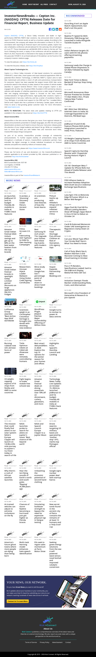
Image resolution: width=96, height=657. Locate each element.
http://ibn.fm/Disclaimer (20, 156)
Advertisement (57, 642)
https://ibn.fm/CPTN (40, 113)
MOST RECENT (33, 4)
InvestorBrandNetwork (31, 175)
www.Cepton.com (14, 107)
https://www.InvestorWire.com (39, 148)
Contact (68, 642)
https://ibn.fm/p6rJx (36, 66)
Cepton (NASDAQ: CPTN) (13, 36)
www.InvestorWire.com (12, 169)
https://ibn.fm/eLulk (30, 62)
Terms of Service (31, 642)
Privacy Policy (44, 642)
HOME (24, 4)
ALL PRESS (44, 4)
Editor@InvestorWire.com (13, 172)
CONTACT (53, 4)
